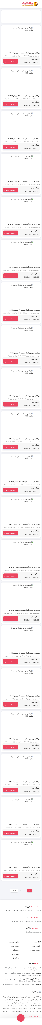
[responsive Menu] (39, 4)
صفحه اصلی (15, 946)
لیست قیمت (36, 946)
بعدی (14, 890)
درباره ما (16, 958)
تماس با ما (15, 954)
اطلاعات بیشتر (34, 1016)
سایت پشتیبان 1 (35, 950)
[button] (21, 1018)
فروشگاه (16, 950)
